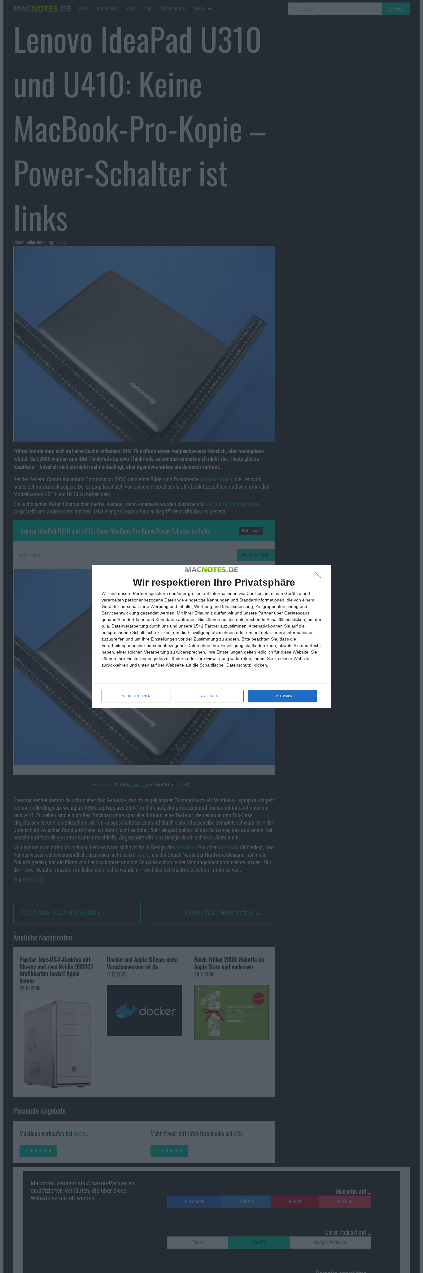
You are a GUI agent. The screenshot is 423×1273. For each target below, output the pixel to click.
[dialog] (211, 636)
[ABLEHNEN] (320, 576)
